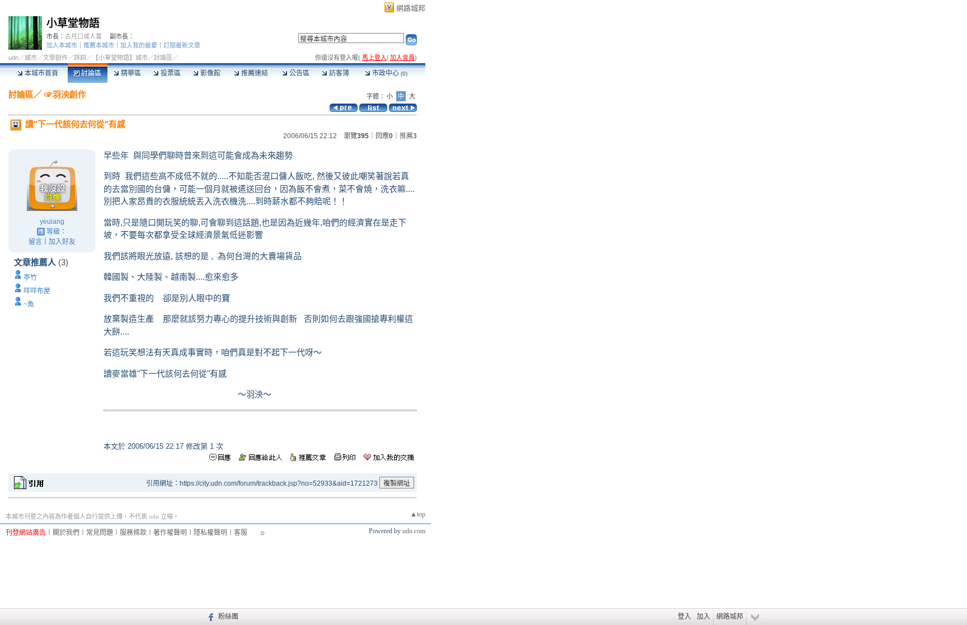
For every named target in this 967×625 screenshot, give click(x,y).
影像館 (209, 73)
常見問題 (99, 533)
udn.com (413, 531)
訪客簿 (338, 73)
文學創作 (55, 57)
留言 (35, 242)
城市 (31, 57)
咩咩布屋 (37, 291)
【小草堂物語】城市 (120, 57)
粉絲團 (228, 617)
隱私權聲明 (210, 533)
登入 (684, 617)
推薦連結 (254, 73)
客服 (240, 533)
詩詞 (80, 57)
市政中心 (388, 73)
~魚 (29, 304)
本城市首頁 (40, 73)
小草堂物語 (73, 23)
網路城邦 (410, 8)
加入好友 (62, 242)
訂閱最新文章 (181, 45)
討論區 (90, 73)
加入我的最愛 (138, 45)
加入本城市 (61, 45)
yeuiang (52, 221)
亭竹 (30, 277)
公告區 (298, 73)
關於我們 (66, 533)
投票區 (170, 73)
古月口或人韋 (83, 36)
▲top (417, 514)
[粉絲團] (209, 616)
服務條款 (133, 533)
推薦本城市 (98, 45)
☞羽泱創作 (64, 94)
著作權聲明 (170, 533)
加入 (703, 617)
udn (13, 57)
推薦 (408, 136)
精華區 (130, 73)
